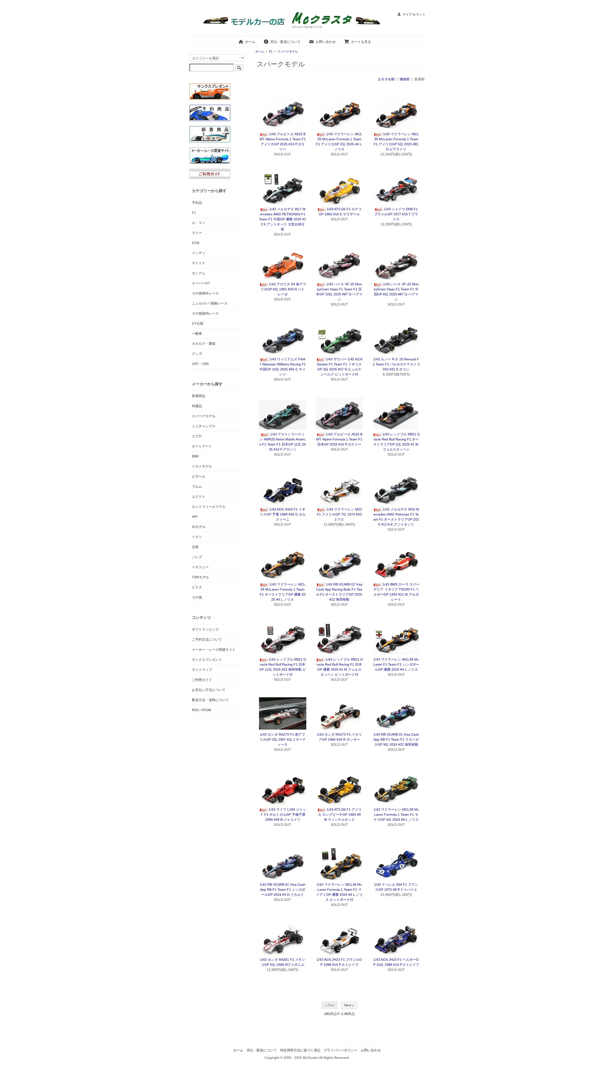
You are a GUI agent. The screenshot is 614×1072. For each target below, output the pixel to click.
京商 (195, 547)
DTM (195, 243)
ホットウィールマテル (208, 507)
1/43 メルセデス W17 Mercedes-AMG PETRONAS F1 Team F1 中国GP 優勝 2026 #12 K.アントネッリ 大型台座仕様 (282, 219)
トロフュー (200, 567)
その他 (197, 597)
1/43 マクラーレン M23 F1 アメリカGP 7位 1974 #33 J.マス (339, 514)
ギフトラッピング (205, 629)
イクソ (197, 537)
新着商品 (198, 396)
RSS (195, 710)
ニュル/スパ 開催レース (209, 303)
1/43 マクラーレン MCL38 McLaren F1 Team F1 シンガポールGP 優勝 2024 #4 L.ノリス (396, 664)
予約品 (197, 203)
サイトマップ (202, 670)
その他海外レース (205, 293)
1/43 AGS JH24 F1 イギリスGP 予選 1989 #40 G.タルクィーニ (283, 514)
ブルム (197, 486)
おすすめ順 (386, 79)
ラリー (197, 233)
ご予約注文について (207, 639)
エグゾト (198, 496)
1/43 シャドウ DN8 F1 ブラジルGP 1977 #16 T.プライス (396, 214)
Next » (349, 1005)
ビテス (197, 587)
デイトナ (198, 263)
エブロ (197, 436)
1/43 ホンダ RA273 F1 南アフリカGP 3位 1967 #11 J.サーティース (283, 739)
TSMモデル (200, 577)
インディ (198, 253)
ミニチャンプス (203, 426)
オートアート (202, 446)
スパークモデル (287, 51)
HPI (194, 517)
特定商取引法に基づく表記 (300, 1050)
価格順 (405, 79)
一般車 (197, 333)
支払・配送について (285, 42)
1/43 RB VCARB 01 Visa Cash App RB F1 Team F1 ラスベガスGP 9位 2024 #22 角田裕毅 (396, 739)
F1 (270, 51)
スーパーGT (201, 283)
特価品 (197, 406)
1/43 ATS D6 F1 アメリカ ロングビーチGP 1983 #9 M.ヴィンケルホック (340, 814)
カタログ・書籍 (203, 344)
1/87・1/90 (200, 364)
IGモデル (199, 527)
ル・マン (198, 223)
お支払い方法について (208, 690)
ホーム (250, 42)
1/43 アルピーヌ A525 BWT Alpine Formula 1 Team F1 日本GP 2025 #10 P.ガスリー (339, 439)
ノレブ (197, 557)
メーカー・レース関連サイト (214, 649)
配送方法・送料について (210, 700)
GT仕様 (197, 323)
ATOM (206, 710)
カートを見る (361, 42)
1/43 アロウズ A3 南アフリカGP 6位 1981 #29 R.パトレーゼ (283, 289)
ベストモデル (202, 466)
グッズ (197, 354)
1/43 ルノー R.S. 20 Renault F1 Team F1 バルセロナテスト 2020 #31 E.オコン (396, 364)
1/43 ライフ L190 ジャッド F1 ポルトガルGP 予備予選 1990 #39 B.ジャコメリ (283, 814)
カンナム (198, 273)
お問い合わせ (326, 42)
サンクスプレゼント (207, 660)
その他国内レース (205, 313)
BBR (195, 456)
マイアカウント (414, 14)
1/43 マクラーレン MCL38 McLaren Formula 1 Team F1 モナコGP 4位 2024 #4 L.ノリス (396, 814)
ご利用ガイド (202, 680)
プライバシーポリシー (340, 1050)
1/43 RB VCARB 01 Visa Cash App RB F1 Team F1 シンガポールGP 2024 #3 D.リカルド (282, 889)
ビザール (198, 476)
